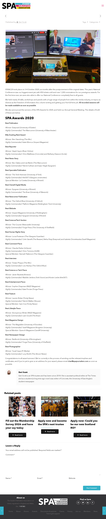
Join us (78, 511)
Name (9, 478)
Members (87, 511)
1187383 (22, 506)
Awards (34, 511)
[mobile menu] (102, 5)
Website (72, 478)
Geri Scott (22, 22)
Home (11, 511)
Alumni (26, 511)
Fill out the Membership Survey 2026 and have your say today (20, 424)
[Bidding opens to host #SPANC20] (2, 511)
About (18, 511)
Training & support (53, 514)
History (69, 511)
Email (40, 478)
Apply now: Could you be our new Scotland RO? (84, 424)
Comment (10, 455)
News (96, 511)
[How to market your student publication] (104, 511)
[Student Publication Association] (16, 5)
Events (62, 511)
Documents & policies (48, 511)
